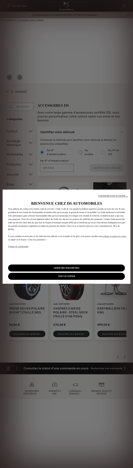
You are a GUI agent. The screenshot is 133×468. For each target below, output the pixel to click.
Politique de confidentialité (18, 246)
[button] (113, 196)
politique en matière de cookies (114, 236)
